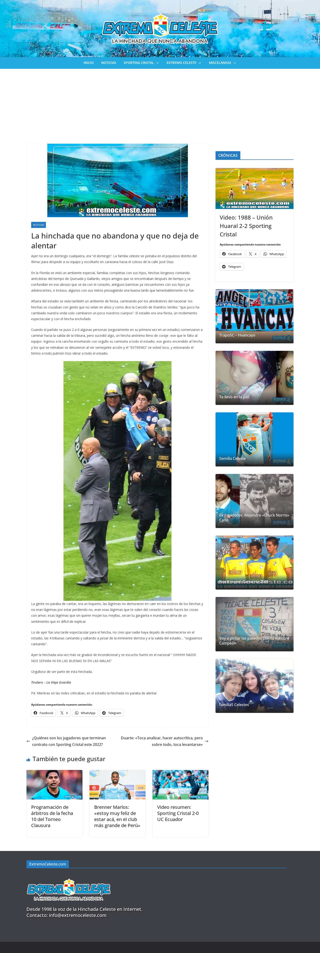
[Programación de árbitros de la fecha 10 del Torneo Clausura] (54, 773)
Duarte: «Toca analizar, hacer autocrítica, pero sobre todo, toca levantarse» (162, 741)
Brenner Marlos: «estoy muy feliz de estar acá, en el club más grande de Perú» (117, 816)
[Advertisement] (160, 104)
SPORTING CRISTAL (139, 62)
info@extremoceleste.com (78, 915)
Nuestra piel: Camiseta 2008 (243, 581)
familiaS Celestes (234, 704)
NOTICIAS (108, 62)
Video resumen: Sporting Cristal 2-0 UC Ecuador (178, 813)
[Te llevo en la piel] (255, 378)
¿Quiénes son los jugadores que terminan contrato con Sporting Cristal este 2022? (69, 741)
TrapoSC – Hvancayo (237, 335)
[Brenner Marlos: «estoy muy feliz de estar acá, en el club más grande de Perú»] (117, 773)
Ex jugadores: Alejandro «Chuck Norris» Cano (254, 518)
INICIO (89, 62)
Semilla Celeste (232, 458)
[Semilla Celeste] (255, 439)
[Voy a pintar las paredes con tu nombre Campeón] (255, 624)
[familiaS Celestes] (255, 686)
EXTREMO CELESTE (181, 62)
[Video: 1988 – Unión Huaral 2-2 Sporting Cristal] (255, 188)
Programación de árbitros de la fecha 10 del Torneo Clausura (52, 816)
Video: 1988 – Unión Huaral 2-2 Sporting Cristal (246, 225)
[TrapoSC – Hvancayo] (255, 316)
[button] (156, 62)
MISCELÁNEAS (220, 62)
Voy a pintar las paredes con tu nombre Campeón (254, 641)
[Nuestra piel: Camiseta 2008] (255, 562)
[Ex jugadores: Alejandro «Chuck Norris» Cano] (255, 501)
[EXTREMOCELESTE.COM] (68, 876)
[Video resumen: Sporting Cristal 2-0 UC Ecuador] (180, 773)
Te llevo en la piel (234, 397)
